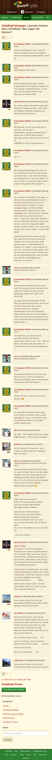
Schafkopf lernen (25, 751)
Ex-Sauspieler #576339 (22, 77)
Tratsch (6, 706)
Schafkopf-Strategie (13, 25)
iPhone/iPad (8, 751)
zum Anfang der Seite (22, 680)
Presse (21, 754)
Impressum (26, 758)
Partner (28, 754)
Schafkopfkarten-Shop (40, 751)
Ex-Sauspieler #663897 (22, 44)
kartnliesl (17, 444)
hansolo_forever (20, 102)
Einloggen (41, 12)
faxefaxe (17, 596)
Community (16, 17)
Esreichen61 (18, 613)
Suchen (8, 739)
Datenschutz (43, 754)
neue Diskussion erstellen (14, 690)
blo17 (16, 430)
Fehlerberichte (8, 718)
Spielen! (5, 17)
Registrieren (12, 12)
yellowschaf (18, 660)
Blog (16, 751)
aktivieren (29, 12)
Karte (6, 754)
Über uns (14, 754)
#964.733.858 (19, 546)
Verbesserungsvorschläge (13, 714)
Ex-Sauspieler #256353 (22, 66)
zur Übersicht (7, 680)
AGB (35, 754)
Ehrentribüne (38, 17)
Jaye (16, 268)
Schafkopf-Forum (12, 684)
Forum (26, 17)
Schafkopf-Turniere (10, 722)
